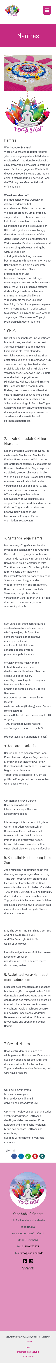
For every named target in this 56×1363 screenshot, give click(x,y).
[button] (14, 1156)
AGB (28, 1347)
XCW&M (28, 1341)
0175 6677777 (30, 1246)
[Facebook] (24, 1261)
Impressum (28, 1356)
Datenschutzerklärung (28, 1352)
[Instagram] (31, 1261)
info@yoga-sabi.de (32, 1253)
